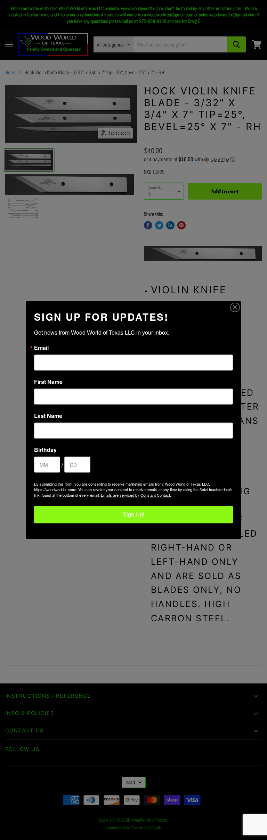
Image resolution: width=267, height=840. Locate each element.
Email (41, 348)
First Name (48, 382)
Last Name (48, 416)
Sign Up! (133, 515)
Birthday (45, 450)
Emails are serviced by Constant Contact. (136, 495)
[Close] (235, 307)
